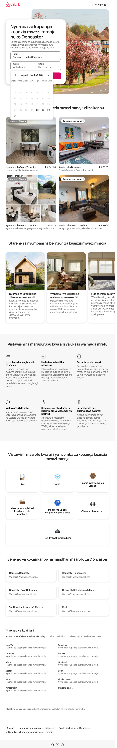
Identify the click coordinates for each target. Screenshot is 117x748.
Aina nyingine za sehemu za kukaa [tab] (85, 636)
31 (15, 116)
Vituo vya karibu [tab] (57, 636)
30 (48, 110)
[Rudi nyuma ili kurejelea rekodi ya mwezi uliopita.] (15, 75)
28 (37, 110)
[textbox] (23, 67)
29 (43, 110)
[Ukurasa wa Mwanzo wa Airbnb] (13, 4)
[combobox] (36, 57)
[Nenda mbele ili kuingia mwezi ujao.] (48, 75)
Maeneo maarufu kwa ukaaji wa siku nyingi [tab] (25, 636)
